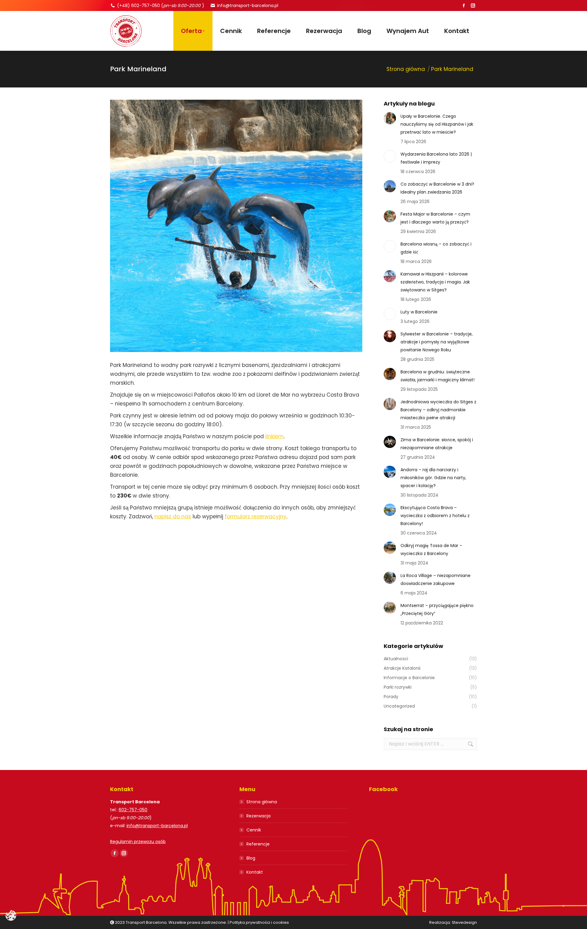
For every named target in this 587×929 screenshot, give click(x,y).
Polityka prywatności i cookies (259, 922)
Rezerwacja (258, 816)
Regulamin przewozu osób (138, 841)
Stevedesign (464, 922)
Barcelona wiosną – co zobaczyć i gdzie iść (436, 248)
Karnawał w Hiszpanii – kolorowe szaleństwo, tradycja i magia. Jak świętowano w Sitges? (435, 282)
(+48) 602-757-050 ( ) (160, 5)
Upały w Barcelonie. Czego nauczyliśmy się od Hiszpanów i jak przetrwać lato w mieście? (437, 124)
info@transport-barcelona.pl (247, 5)
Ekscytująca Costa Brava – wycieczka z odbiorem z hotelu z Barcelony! (435, 516)
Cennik (253, 830)
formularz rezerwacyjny (255, 516)
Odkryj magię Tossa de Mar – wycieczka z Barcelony (431, 549)
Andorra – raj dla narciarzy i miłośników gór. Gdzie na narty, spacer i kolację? (433, 478)
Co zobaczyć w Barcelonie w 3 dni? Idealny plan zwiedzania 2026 (437, 188)
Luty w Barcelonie (419, 312)
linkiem (274, 436)
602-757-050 (133, 810)
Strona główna (261, 802)
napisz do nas (172, 516)
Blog (250, 858)
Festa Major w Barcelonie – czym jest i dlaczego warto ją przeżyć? (435, 218)
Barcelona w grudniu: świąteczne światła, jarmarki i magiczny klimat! (437, 376)
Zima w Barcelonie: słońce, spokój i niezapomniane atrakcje (437, 444)
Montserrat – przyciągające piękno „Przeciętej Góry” (437, 609)
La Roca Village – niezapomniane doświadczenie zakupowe (436, 579)
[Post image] (390, 118)
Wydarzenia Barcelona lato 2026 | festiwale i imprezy (436, 158)
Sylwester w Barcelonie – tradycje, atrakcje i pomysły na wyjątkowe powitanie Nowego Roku (437, 342)
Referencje (258, 844)
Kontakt (254, 872)
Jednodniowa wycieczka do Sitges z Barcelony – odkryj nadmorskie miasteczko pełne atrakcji (438, 410)
